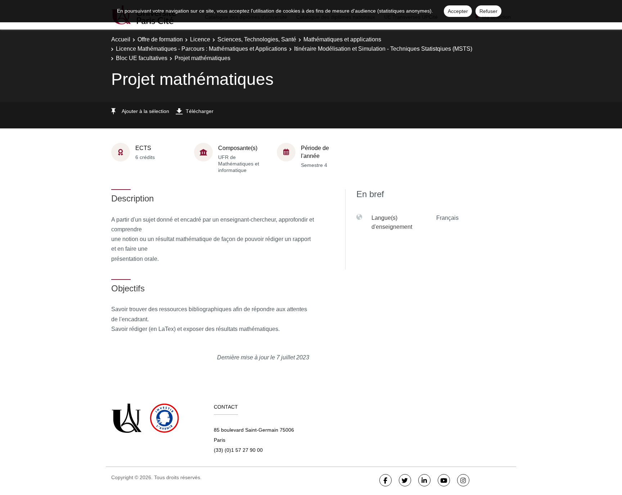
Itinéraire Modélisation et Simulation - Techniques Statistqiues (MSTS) (383, 49)
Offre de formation (160, 39)
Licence (200, 39)
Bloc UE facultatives (141, 58)
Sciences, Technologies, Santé (256, 39)
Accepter (458, 11)
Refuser (488, 11)
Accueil (120, 39)
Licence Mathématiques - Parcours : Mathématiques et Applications (201, 49)
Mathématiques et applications (342, 39)
